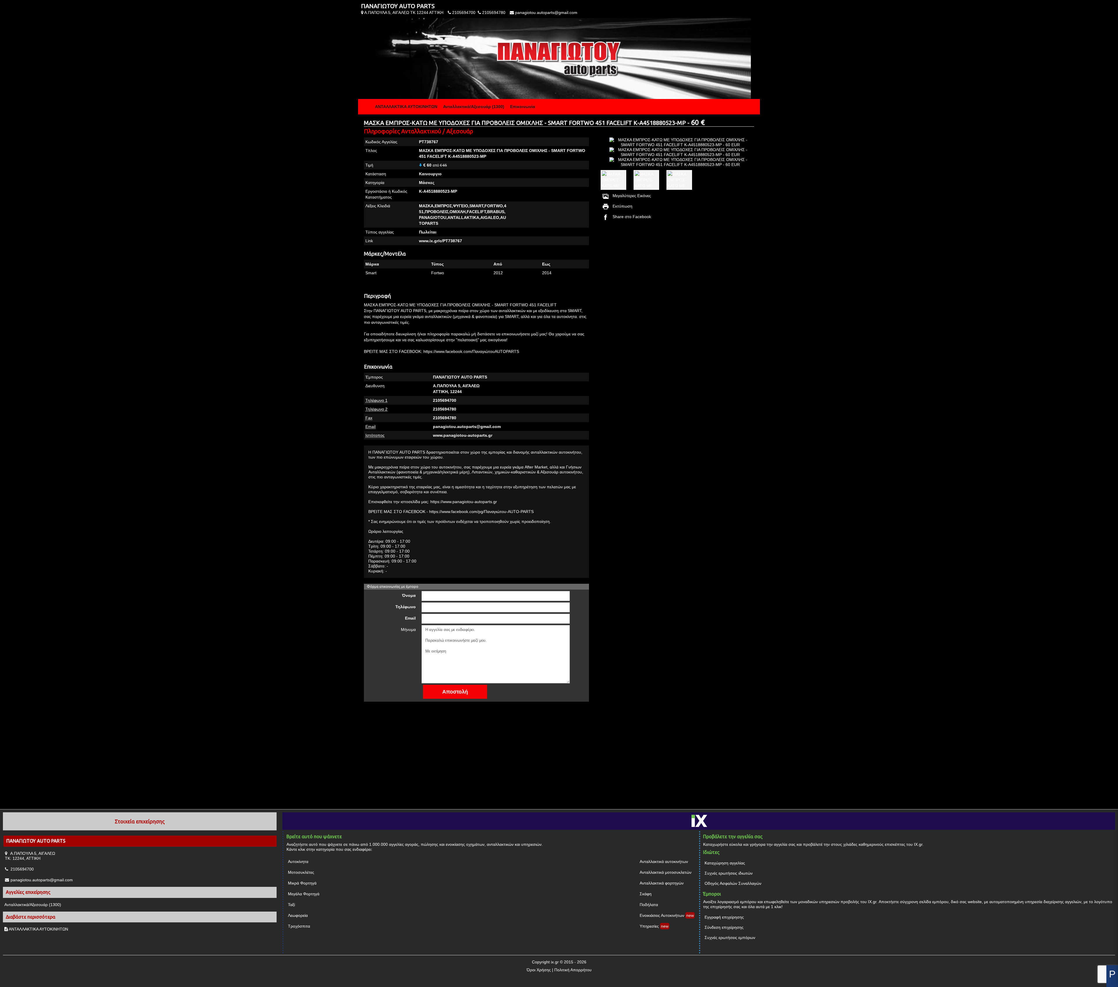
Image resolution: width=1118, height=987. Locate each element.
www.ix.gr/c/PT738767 (440, 240)
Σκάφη (646, 894)
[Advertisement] (674, 268)
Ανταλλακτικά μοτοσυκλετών (665, 872)
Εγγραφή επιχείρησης (724, 917)
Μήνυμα (408, 629)
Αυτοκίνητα (298, 861)
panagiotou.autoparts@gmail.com (546, 12)
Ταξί (291, 904)
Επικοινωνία (522, 106)
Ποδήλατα (649, 904)
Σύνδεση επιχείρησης (724, 927)
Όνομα (409, 595)
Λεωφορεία (298, 915)
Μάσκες (426, 182)
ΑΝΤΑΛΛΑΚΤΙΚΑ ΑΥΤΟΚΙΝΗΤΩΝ (406, 106)
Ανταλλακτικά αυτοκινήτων (664, 861)
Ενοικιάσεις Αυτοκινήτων (662, 915)
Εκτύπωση (622, 206)
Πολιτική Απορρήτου (573, 969)
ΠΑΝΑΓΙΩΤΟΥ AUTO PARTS (398, 6)
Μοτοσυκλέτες (301, 872)
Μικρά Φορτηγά (302, 883)
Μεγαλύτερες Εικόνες (632, 195)
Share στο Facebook (632, 216)
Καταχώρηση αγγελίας (725, 863)
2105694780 (493, 12)
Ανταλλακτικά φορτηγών (662, 883)
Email (410, 618)
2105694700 (463, 12)
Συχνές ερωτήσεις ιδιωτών (729, 873)
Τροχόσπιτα (299, 926)
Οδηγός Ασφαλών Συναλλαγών (733, 883)
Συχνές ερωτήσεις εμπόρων (730, 937)
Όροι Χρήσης (539, 969)
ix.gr (555, 962)
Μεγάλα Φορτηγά (303, 894)
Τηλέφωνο (405, 606)
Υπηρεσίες (649, 926)
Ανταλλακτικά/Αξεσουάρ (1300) (473, 106)
